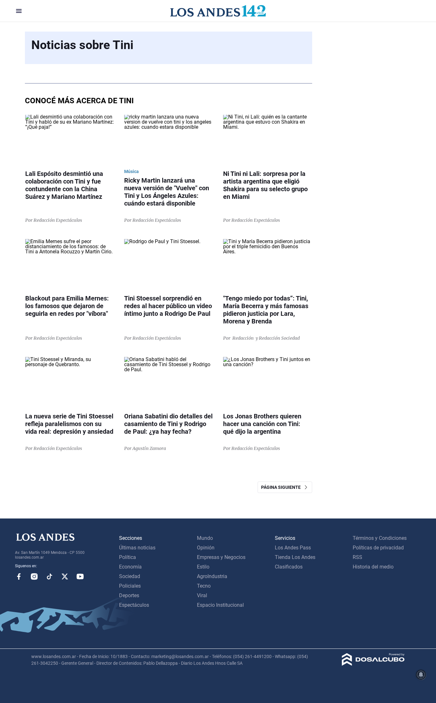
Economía (130, 567)
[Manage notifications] (421, 675)
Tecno (204, 586)
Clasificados (289, 567)
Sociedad (129, 576)
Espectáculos (134, 605)
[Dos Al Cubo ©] (373, 664)
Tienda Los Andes (295, 557)
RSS (357, 557)
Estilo (203, 567)
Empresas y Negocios (221, 557)
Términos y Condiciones (380, 538)
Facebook (19, 576)
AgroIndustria (212, 576)
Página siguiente (282, 487)
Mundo (205, 538)
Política (127, 557)
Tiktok (49, 576)
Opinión (205, 548)
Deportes (129, 595)
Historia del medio (373, 567)
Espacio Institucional (220, 605)
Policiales (130, 586)
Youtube (80, 576)
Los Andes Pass (293, 548)
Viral (202, 595)
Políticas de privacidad (378, 548)
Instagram (34, 576)
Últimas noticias (137, 548)
